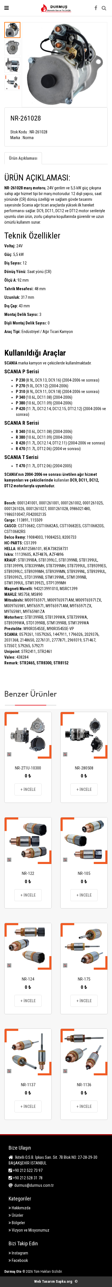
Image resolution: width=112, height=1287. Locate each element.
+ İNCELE (28, 789)
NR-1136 (84, 1084)
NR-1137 (28, 1084)
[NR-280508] (84, 735)
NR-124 (28, 979)
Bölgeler (18, 1222)
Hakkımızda (20, 1208)
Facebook (19, 1260)
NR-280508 (84, 768)
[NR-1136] (84, 1052)
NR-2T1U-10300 (28, 768)
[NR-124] (28, 946)
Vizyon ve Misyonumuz (30, 1230)
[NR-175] (84, 946)
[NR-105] (84, 840)
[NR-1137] (28, 1052)
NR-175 (84, 979)
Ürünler (17, 1215)
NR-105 (84, 873)
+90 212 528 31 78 (27, 1178)
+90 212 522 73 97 (27, 1170)
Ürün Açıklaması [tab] (23, 158)
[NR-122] (28, 840)
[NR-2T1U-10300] (28, 735)
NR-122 (28, 873)
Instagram (19, 1253)
